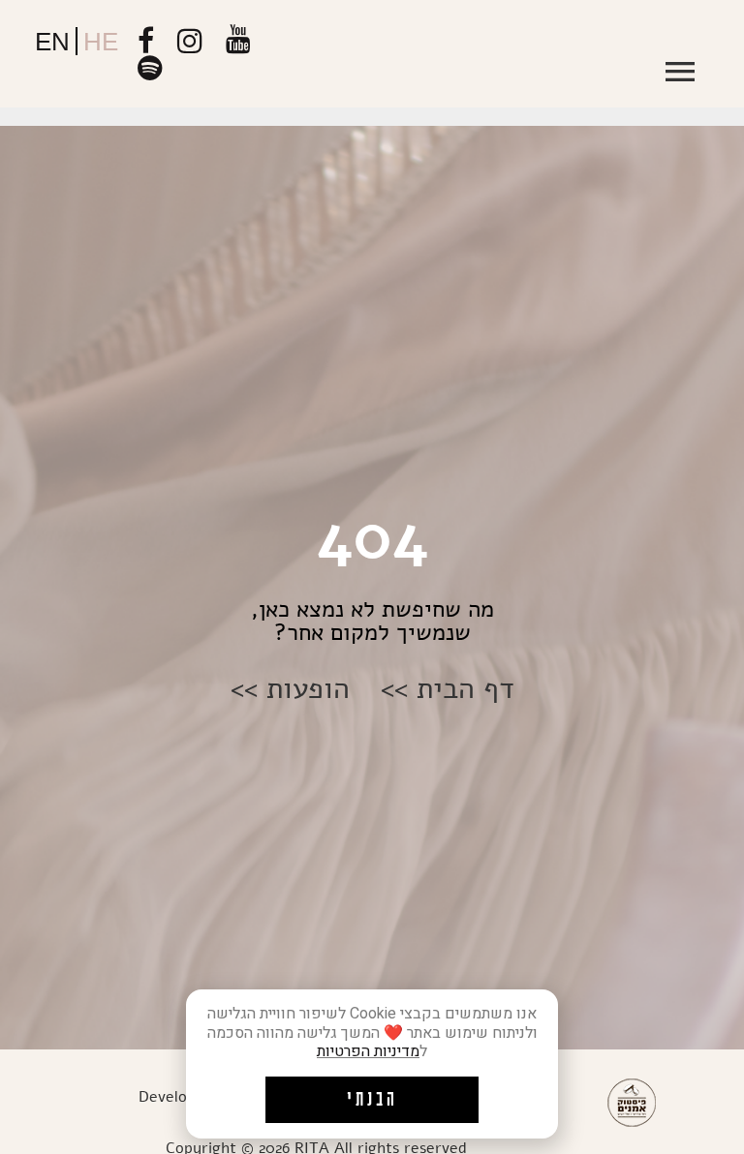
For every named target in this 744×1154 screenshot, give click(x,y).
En (52, 41)
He (100, 41)
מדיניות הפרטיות (368, 1051)
